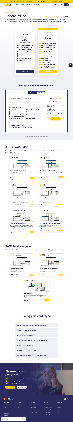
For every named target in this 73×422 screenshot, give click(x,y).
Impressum (6, 415)
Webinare (59, 407)
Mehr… (15, 229)
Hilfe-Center (59, 410)
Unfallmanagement (47, 412)
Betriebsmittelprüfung (48, 405)
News (58, 404)
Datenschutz (6, 413)
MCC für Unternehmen (35, 405)
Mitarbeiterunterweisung (48, 407)
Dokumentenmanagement (48, 415)
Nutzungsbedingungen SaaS (9, 409)
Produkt (19, 404)
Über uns (5, 404)
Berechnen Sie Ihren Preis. (59, 21)
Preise (19, 405)
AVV (5, 407)
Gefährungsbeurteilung (48, 404)
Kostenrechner (33, 410)
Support (58, 412)
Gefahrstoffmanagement (48, 409)
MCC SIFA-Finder (34, 409)
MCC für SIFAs (33, 407)
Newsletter (59, 409)
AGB (5, 405)
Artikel (58, 405)
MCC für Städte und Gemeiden (36, 404)
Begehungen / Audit (47, 410)
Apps (18, 407)
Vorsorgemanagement (48, 414)
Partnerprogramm (34, 412)
